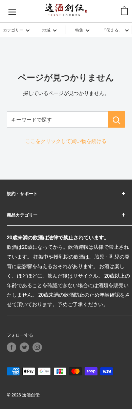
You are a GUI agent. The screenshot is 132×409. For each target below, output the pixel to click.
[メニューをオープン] (12, 11)
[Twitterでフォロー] (24, 347)
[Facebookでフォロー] (11, 347)
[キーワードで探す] (116, 119)
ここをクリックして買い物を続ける (66, 141)
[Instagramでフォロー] (37, 347)
